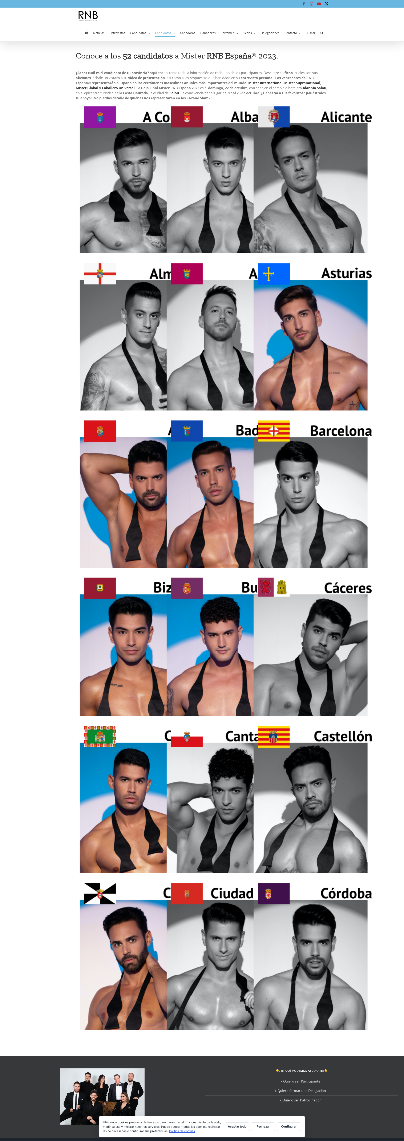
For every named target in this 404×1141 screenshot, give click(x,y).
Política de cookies (182, 1131)
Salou (174, 93)
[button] (321, 33)
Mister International (265, 83)
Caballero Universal (118, 88)
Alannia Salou (314, 88)
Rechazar (263, 1126)
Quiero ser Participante (301, 1081)
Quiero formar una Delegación (302, 1090)
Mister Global (87, 88)
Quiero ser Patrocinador (301, 1100)
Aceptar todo (237, 1126)
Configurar (289, 1126)
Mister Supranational (302, 83)
